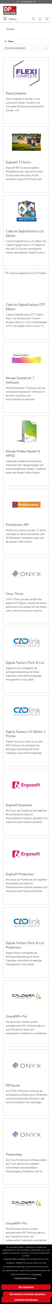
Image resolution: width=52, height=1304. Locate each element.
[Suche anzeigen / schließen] (33, 19)
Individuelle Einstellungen (26, 1299)
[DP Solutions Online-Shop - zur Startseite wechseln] (9, 10)
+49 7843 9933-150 (27, 2)
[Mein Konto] (40, 19)
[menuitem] (9, 19)
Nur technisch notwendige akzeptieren (27, 1294)
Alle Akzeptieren (26, 1287)
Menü (12, 19)
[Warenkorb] (47, 19)
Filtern (11, 41)
